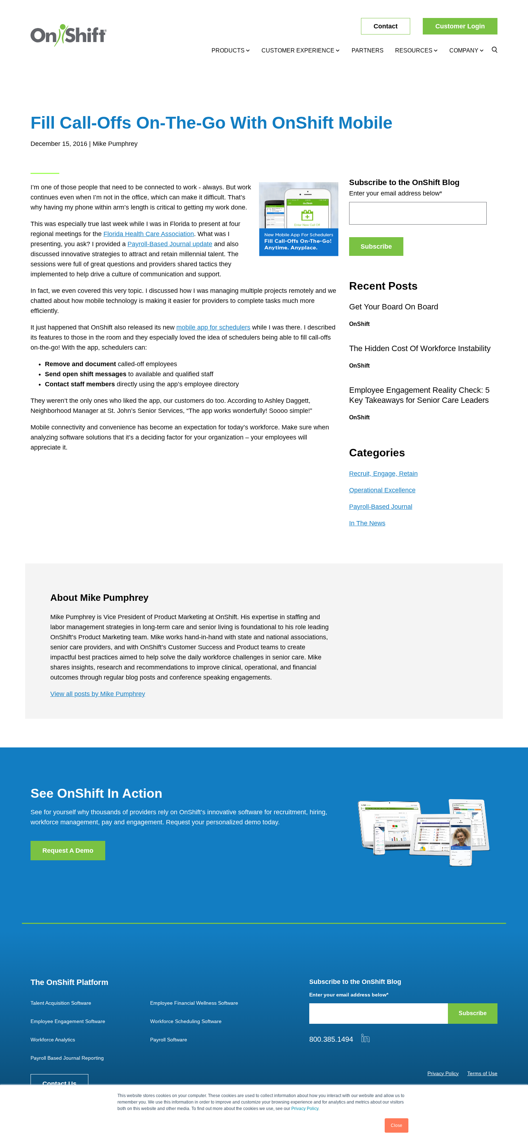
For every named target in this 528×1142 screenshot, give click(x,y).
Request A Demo (67, 850)
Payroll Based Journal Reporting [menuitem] (67, 1058)
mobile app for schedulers (213, 327)
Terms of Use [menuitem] (482, 1073)
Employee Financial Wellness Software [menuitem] (194, 1003)
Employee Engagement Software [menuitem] (68, 1021)
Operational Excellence (382, 490)
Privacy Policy (304, 1108)
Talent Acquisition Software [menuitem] (61, 1003)
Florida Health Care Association (148, 234)
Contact (386, 26)
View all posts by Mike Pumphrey (97, 693)
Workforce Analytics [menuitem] (53, 1039)
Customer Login (460, 26)
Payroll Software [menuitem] (168, 1039)
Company (463, 50)
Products (228, 50)
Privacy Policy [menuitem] (443, 1073)
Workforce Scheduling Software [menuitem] (186, 1021)
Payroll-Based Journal (380, 506)
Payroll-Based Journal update (170, 244)
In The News (367, 523)
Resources (413, 50)
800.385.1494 (331, 1039)
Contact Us (59, 1083)
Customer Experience (297, 50)
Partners (368, 50)
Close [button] (396, 1125)
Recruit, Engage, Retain (383, 473)
